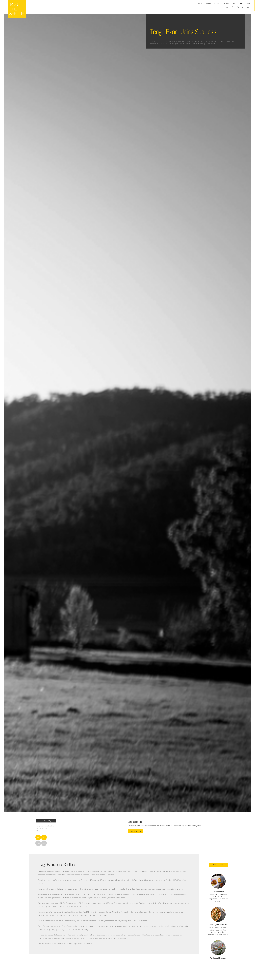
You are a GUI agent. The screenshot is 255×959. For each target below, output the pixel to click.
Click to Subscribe (135, 831)
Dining (38, 831)
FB (38, 837)
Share (38, 843)
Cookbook (208, 3)
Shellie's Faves (218, 865)
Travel (234, 3)
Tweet (44, 843)
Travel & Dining (46, 820)
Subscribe (199, 3)
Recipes (216, 3)
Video (241, 3)
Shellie (248, 3)
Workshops (225, 3)
